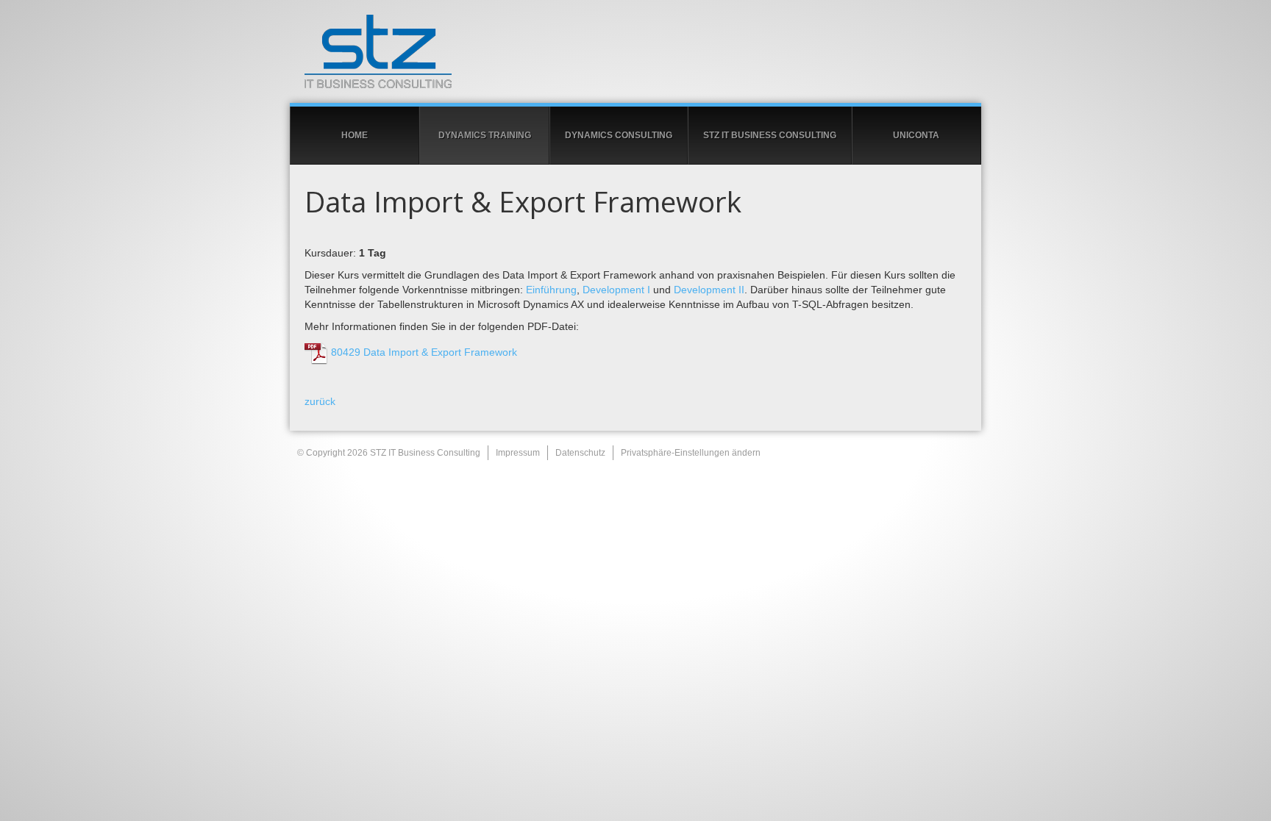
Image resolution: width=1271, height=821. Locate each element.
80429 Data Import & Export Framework (422, 352)
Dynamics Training (484, 135)
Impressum (518, 453)
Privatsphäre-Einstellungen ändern (691, 453)
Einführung (551, 289)
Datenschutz (580, 453)
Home (354, 135)
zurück (320, 401)
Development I (616, 289)
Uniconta (916, 135)
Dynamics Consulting (618, 135)
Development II (709, 289)
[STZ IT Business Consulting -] (635, 51)
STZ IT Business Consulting (769, 135)
